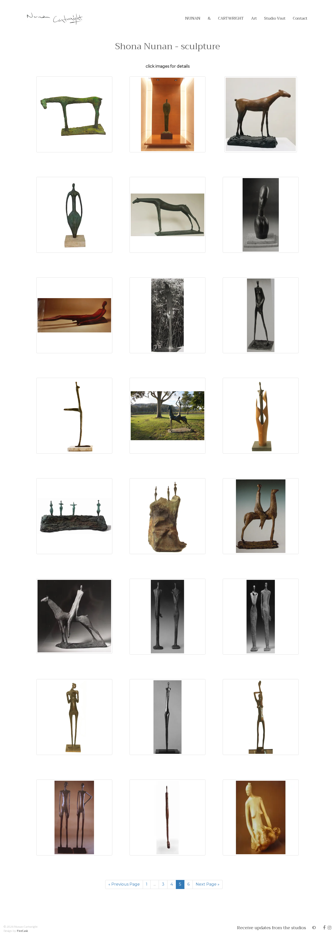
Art (254, 18)
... (155, 884)
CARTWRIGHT (231, 18)
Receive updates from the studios (271, 928)
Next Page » (207, 884)
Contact (300, 18)
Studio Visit (274, 18)
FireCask (22, 930)
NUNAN (192, 18)
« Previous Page (124, 884)
